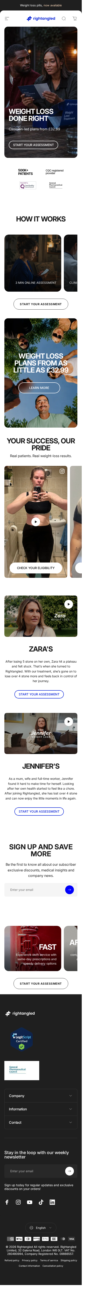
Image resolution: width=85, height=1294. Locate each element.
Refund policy (12, 1260)
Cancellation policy (52, 1265)
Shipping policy (69, 1260)
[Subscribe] (69, 889)
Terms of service (49, 1260)
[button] (35, 521)
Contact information (29, 1265)
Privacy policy (29, 1260)
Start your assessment (41, 304)
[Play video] (35, 522)
